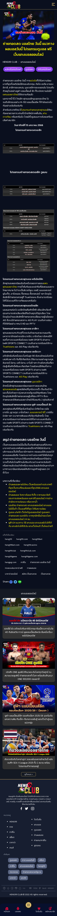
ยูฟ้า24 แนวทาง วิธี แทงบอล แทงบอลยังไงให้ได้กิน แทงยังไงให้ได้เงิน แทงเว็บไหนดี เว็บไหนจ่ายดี (31, 524)
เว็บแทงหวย (45, 573)
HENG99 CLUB (10, 62)
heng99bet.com (12, 544)
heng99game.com (29, 556)
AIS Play (22, 376)
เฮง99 (23, 878)
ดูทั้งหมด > (28, 774)
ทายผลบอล (31, 568)
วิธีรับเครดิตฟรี (44, 69)
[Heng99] (22, 5)
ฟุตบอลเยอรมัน (10, 389)
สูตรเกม (37, 845)
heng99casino (30, 544)
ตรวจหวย (14, 872)
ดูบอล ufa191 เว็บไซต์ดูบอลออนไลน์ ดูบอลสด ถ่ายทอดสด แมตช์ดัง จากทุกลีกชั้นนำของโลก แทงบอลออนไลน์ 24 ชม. (30, 515)
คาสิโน (23, 562)
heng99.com (22, 539)
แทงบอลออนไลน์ (28, 62)
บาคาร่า (13, 842)
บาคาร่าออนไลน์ (11, 573)
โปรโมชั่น (37, 819)
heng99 (8, 539)
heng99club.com (28, 550)
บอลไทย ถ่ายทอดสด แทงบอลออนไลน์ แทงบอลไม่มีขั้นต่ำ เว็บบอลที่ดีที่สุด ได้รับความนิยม (30, 506)
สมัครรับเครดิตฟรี (13, 69)
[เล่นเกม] (28, 905)
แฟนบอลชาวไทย (10, 94)
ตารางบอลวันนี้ (28, 860)
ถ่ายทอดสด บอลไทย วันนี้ (40, 562)
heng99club (10, 550)
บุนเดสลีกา (37, 381)
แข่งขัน (33, 80)
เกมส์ (12, 847)
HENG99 (13, 821)
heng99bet (37, 539)
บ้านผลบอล (38, 835)
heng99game (11, 556)
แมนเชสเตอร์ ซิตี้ (37, 412)
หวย (11, 826)
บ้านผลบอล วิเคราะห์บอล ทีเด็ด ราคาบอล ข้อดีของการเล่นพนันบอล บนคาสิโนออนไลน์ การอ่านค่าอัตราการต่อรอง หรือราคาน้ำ (30, 498)
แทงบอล (37, 824)
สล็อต (12, 837)
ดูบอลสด (29, 69)
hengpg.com (10, 562)
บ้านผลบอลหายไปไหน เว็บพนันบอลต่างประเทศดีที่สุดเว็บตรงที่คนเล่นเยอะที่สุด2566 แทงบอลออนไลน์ (30, 488)
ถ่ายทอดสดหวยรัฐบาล (32, 872)
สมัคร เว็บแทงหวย (29, 573)
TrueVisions (8, 346)
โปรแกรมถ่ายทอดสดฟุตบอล (34, 109)
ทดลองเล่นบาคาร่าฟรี (14, 568)
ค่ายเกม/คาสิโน (40, 840)
